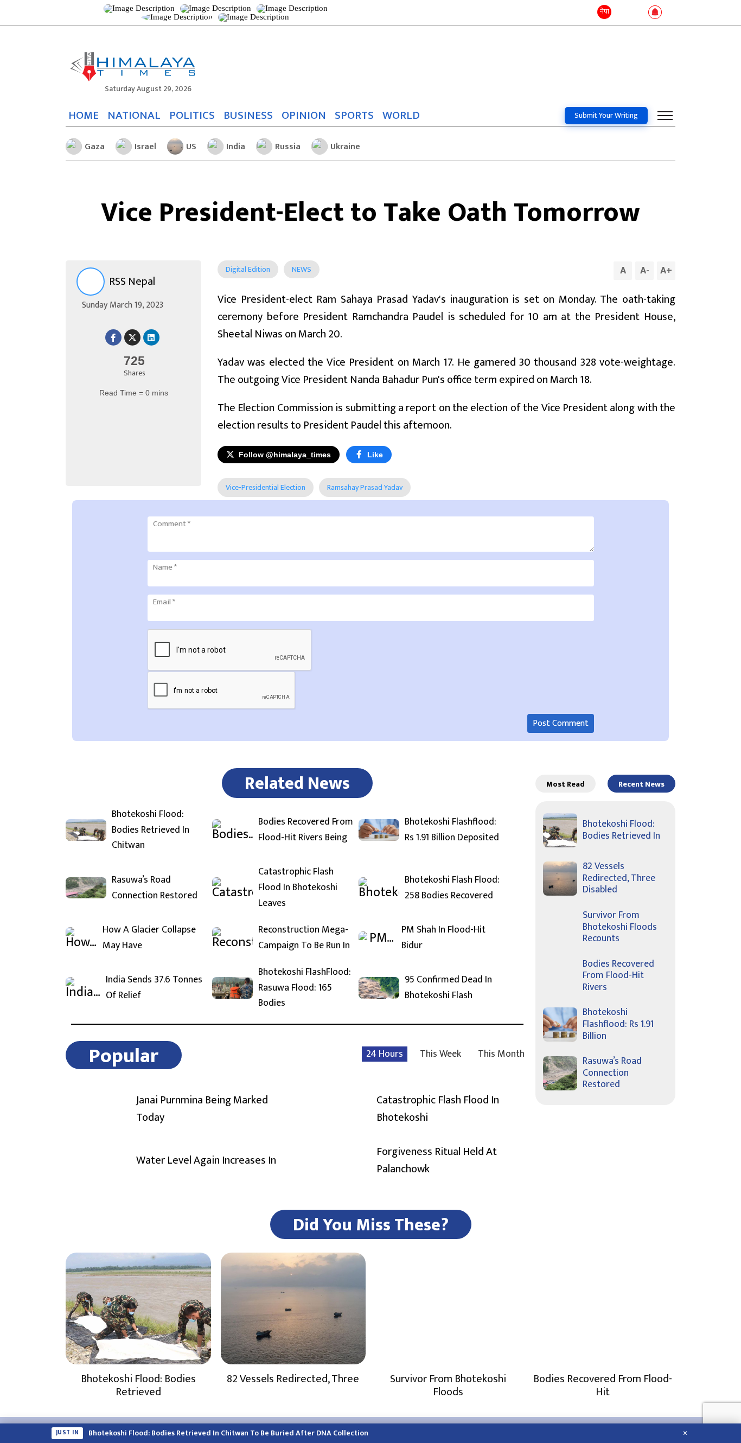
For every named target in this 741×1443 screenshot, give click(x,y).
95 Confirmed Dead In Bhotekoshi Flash (448, 988)
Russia (288, 146)
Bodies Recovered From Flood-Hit (602, 1385)
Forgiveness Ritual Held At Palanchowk (436, 1160)
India (235, 146)
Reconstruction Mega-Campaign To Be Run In (304, 938)
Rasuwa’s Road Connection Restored (154, 888)
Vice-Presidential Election (265, 487)
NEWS (301, 269)
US (191, 146)
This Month (501, 1054)
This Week (440, 1054)
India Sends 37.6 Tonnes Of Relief (154, 988)
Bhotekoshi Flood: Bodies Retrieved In (621, 830)
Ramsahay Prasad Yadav (365, 487)
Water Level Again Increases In (206, 1160)
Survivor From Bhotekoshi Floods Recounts (620, 927)
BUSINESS (248, 115)
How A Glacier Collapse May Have (149, 938)
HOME (83, 115)
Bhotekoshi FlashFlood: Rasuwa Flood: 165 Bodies (304, 988)
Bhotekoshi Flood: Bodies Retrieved (138, 1385)
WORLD (401, 115)
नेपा (604, 11)
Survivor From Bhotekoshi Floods (448, 1385)
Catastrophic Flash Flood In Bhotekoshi (437, 1109)
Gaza (95, 146)
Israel (145, 146)
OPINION (304, 115)
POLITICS (192, 115)
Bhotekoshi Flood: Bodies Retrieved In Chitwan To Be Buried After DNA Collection (228, 1433)
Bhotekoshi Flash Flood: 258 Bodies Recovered (452, 888)
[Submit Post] (638, 13)
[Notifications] (655, 13)
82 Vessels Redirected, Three (293, 1379)
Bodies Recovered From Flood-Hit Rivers (618, 975)
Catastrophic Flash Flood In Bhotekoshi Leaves (297, 887)
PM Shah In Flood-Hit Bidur (443, 938)
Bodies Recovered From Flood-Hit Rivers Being (305, 830)
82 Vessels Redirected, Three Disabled (619, 878)
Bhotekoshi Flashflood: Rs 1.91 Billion (618, 1024)
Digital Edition (248, 269)
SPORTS (354, 115)
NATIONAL (134, 115)
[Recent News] (622, 13)
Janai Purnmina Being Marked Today (202, 1109)
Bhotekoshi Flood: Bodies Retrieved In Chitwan (150, 830)
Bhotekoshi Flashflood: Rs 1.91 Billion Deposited (452, 830)
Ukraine (345, 146)
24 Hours (384, 1054)
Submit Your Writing (606, 115)
